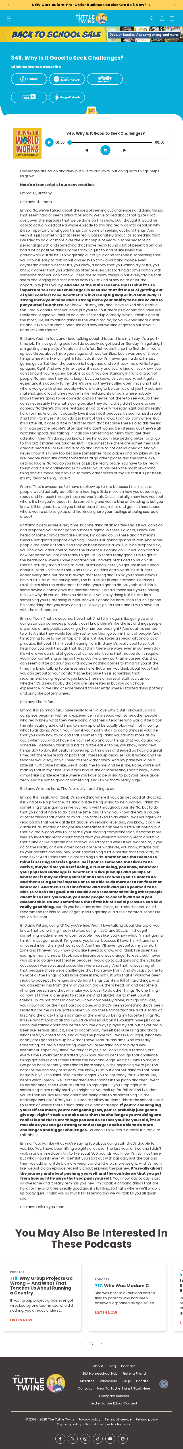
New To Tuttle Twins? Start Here (123, 1388)
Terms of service (118, 1419)
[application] (105, 140)
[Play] (49, 142)
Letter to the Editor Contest (114, 1403)
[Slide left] (82, 1344)
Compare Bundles (114, 1396)
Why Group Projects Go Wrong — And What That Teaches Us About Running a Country (41, 1286)
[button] (9, 18)
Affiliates (87, 1381)
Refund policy (147, 1419)
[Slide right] (101, 1344)
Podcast (128, 1366)
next (127, 151)
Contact (85, 1388)
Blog (112, 1366)
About (98, 1366)
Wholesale (108, 1381)
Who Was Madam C (122, 1285)
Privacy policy (89, 1419)
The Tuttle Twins (61, 1419)
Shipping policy (69, 1424)
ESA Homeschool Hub (100, 1373)
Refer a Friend (134, 1373)
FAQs (127, 1381)
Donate (142, 1381)
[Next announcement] (174, 5)
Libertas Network (117, 1424)
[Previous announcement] (9, 5)
